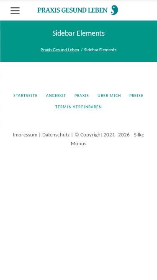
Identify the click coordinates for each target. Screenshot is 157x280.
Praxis (82, 96)
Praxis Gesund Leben (60, 50)
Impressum (25, 135)
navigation (15, 11)
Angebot (56, 96)
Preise (136, 96)
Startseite (25, 96)
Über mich (109, 96)
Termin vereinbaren (78, 107)
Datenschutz (55, 135)
